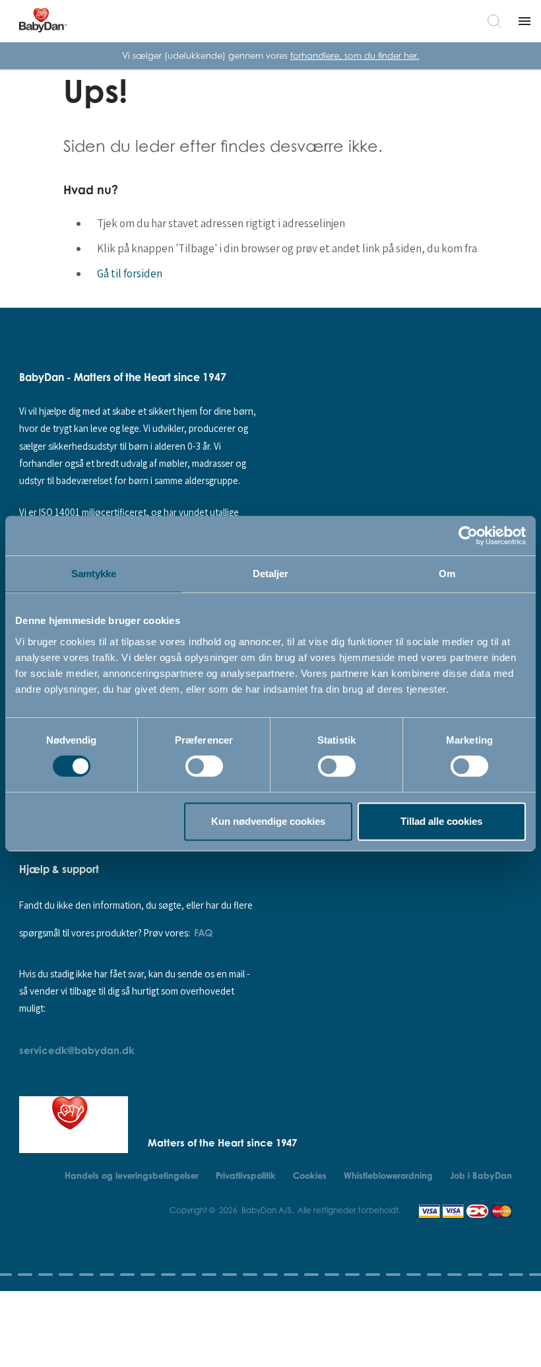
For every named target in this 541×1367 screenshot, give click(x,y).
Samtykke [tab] (94, 573)
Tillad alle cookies (441, 821)
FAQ (203, 932)
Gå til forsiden (129, 273)
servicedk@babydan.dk (77, 1050)
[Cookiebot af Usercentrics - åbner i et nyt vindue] (468, 535)
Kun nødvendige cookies (268, 821)
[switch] (204, 766)
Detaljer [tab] (271, 573)
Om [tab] (447, 573)
